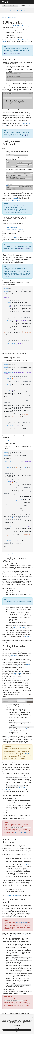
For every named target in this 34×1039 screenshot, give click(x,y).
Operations (14, 237)
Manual (4, 17)
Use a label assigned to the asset (14, 229)
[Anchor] (1, 255)
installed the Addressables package (19, 26)
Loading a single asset (11, 440)
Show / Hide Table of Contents (17, 10)
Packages (28, 135)
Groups (11, 642)
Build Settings (17, 673)
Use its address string (11, 227)
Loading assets (9, 231)
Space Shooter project (13, 39)
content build (15, 198)
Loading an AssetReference (12, 352)
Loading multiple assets (11, 554)
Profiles (17, 603)
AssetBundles (8, 197)
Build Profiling (21, 787)
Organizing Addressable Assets (12, 53)
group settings (13, 655)
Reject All (17, 1028)
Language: (24, 5)
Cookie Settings (17, 1025)
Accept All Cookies (17, 1031)
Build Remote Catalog (21, 922)
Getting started (12, 17)
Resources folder (21, 206)
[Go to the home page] (5, 2)
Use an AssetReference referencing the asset (18, 226)
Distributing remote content (12, 895)
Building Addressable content (12, 789)
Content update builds (19, 627)
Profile (8, 738)
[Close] (33, 1017)
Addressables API (16, 200)
